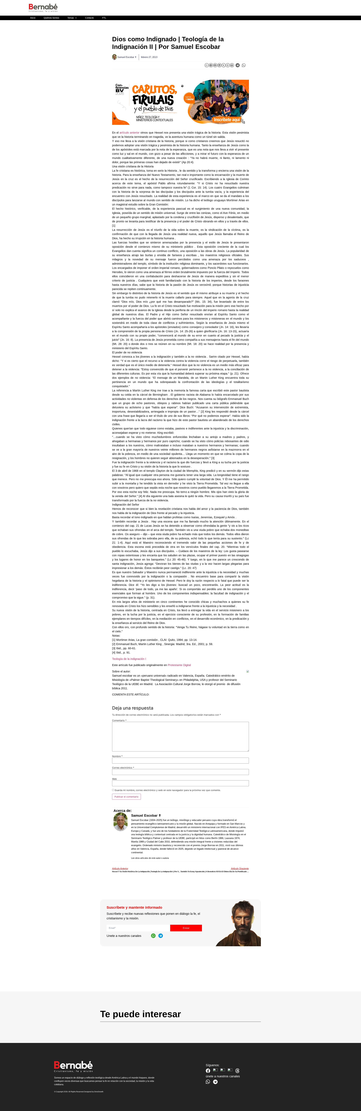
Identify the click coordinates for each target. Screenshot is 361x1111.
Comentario (119, 720)
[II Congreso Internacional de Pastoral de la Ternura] (180, 102)
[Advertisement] (180, 971)
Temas (70, 18)
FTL (104, 18)
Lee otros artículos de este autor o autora (150, 858)
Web (114, 779)
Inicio (32, 18)
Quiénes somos (51, 18)
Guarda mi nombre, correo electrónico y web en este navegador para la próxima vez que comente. (168, 790)
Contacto (89, 18)
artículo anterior (129, 132)
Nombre (117, 756)
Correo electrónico (123, 767)
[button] (207, 65)
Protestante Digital (179, 665)
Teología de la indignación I (129, 658)
